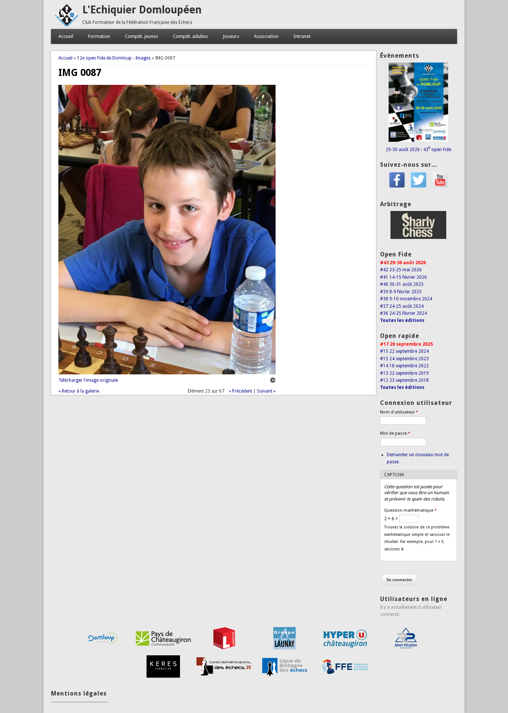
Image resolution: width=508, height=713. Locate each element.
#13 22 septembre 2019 (404, 373)
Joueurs (231, 36)
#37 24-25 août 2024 (402, 306)
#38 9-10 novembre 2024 (406, 298)
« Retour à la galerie (78, 391)
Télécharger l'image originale (88, 380)
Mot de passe (395, 433)
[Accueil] (66, 25)
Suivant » (266, 391)
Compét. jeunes (141, 36)
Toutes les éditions (402, 320)
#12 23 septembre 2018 (404, 380)
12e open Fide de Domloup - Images (114, 58)
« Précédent (240, 391)
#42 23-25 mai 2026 (401, 269)
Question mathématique (410, 510)
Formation (99, 36)
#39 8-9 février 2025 (401, 291)
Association (266, 36)
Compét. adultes (190, 36)
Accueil (65, 36)
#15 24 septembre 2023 (404, 358)
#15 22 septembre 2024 (404, 351)
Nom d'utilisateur (399, 412)
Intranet (302, 36)
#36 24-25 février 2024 (403, 313)
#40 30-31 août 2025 (402, 284)
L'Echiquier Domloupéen (142, 10)
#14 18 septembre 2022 (404, 365)
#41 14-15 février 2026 (403, 277)
